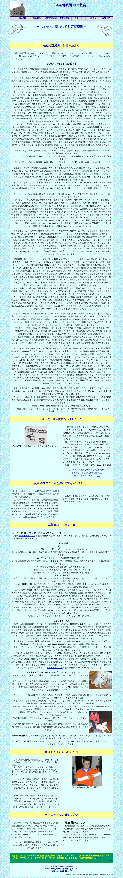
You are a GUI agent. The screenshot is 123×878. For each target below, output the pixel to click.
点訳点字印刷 (51, 18)
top (110, 860)
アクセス (78, 18)
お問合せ (92, 18)
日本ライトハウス (54, 667)
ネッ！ (99, 858)
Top (112, 874)
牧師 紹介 (106, 18)
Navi (108, 874)
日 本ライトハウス (27, 536)
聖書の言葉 (64, 18)
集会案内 (37, 18)
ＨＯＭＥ (23, 18)
